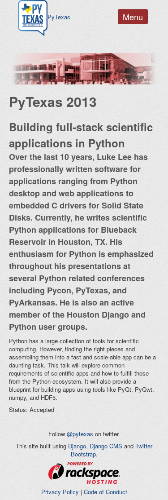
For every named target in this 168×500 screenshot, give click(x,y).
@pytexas (80, 433)
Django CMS (106, 446)
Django (77, 446)
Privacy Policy (60, 491)
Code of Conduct (105, 491)
